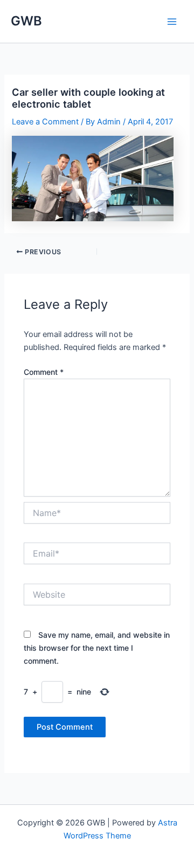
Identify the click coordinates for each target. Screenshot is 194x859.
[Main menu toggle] (172, 21)
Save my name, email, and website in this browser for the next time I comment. (97, 647)
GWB (26, 21)
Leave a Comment (45, 122)
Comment (44, 371)
